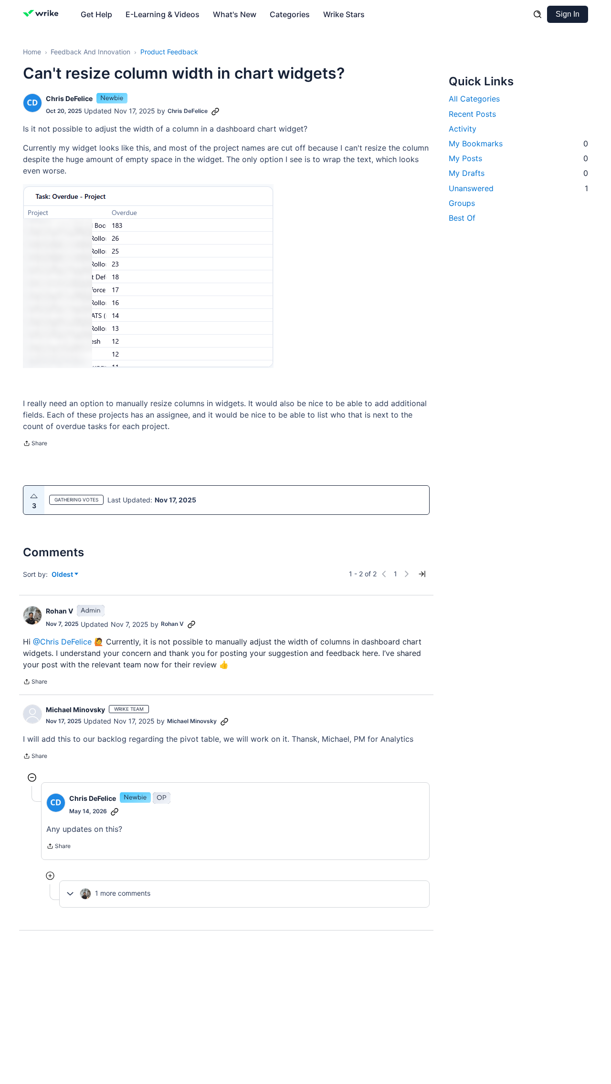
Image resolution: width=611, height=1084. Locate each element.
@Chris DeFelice (62, 641)
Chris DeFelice (69, 98)
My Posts (518, 158)
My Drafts (518, 173)
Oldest (63, 574)
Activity (462, 128)
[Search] (537, 14)
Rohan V (59, 611)
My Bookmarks (518, 143)
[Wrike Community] (43, 14)
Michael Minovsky (75, 710)
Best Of (462, 217)
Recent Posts (472, 113)
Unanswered (518, 188)
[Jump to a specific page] (422, 574)
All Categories (474, 98)
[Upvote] (34, 496)
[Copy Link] (215, 111)
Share (35, 444)
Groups (462, 202)
